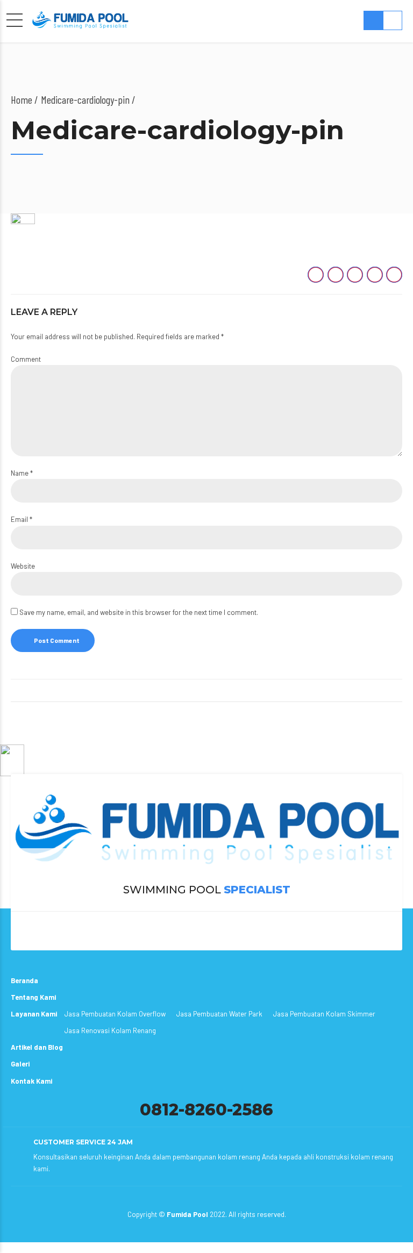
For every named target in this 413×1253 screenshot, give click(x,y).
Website (23, 566)
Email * (21, 519)
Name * (22, 473)
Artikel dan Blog (37, 1047)
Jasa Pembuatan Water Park (219, 1013)
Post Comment (57, 640)
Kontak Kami (31, 1081)
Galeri (20, 1063)
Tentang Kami (33, 997)
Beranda (24, 980)
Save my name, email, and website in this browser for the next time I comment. (138, 612)
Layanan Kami (34, 1013)
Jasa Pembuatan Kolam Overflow (115, 1013)
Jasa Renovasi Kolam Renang (110, 1030)
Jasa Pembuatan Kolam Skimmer (324, 1013)
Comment (26, 359)
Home (21, 99)
